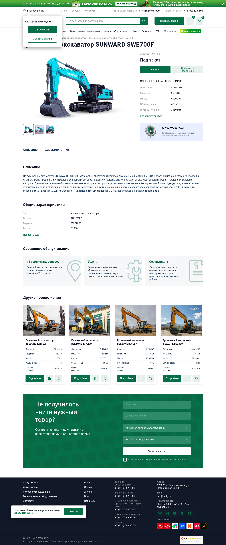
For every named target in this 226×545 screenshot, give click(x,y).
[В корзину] (58, 378)
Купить (155, 69)
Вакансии (89, 500)
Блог (87, 496)
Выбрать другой (42, 38)
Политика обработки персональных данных (76, 541)
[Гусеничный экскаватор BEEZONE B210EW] (44, 320)
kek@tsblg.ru (164, 496)
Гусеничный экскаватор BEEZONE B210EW (40, 342)
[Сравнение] (49, 378)
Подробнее (34, 378)
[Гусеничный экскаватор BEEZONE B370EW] (89, 320)
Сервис (76, 10)
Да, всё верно (42, 29)
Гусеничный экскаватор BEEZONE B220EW (177, 342)
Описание (30, 149)
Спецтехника (30, 482)
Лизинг (88, 491)
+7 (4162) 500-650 (125, 509)
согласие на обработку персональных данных (163, 459)
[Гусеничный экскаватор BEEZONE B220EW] (181, 320)
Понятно (74, 511)
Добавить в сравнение (187, 69)
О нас (63, 10)
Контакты (90, 10)
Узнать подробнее (23, 513)
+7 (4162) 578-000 (149, 10)
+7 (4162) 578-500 (192, 10)
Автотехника (30, 487)
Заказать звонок (169, 20)
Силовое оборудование (36, 491)
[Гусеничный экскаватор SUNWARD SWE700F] (74, 87)
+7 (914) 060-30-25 (125, 525)
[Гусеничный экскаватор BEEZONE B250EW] (135, 320)
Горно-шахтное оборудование (40, 496)
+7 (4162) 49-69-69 (125, 517)
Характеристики (57, 149)
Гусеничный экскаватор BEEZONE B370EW (85, 342)
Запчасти (28, 500)
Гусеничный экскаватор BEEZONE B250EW (131, 342)
